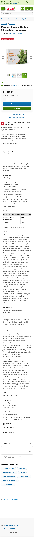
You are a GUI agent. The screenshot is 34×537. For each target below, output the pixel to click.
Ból (13, 468)
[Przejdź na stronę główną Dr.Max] (10, 9)
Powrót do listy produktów (10, 499)
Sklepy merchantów (9, 476)
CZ (11, 532)
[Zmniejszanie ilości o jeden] (4, 99)
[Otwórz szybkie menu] (3, 8)
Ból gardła (22, 468)
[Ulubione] (22, 8)
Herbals (12, 24)
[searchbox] (17, 13)
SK (13, 532)
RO (16, 532)
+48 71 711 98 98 (9, 528)
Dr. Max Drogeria (16, 33)
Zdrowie (5, 468)
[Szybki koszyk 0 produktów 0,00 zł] (31, 8)
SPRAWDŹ (14, 3)
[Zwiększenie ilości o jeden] (11, 99)
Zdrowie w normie (8, 484)
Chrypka (22, 472)
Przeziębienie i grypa (9, 472)
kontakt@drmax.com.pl (11, 525)
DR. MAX (4, 24)
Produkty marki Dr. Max (10, 480)
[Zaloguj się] (27, 8)
